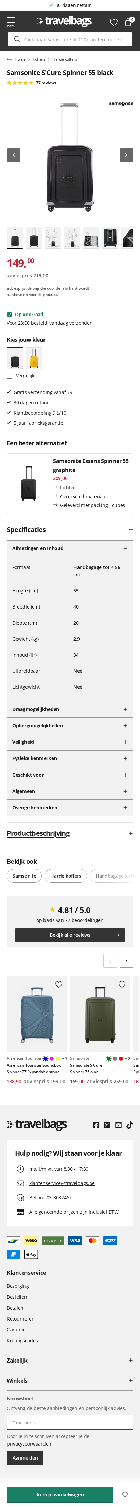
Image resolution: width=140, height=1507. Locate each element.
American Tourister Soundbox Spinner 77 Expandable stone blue (34, 1068)
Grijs (115, 1059)
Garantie (16, 1329)
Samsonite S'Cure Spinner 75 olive (86, 1068)
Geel (58, 1059)
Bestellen (17, 1297)
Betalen (15, 1307)
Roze (52, 1059)
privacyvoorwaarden (29, 1443)
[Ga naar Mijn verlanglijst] (114, 22)
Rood (121, 1059)
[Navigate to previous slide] (110, 961)
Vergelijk (24, 375)
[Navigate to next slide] (126, 961)
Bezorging (18, 1286)
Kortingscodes (22, 1340)
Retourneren (21, 1318)
